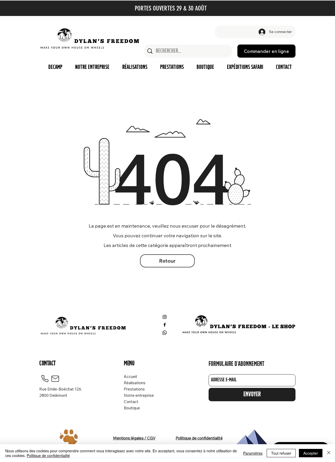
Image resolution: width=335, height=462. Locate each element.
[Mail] (55, 378)
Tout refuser (281, 453)
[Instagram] (164, 317)
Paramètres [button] (253, 453)
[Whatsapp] (164, 332)
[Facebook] (164, 324)
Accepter (310, 453)
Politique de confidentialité (48, 455)
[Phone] (45, 378)
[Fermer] (329, 453)
